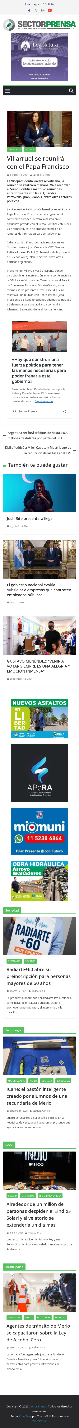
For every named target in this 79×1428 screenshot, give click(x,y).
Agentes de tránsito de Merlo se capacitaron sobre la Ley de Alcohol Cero (38, 1333)
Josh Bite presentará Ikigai (30, 518)
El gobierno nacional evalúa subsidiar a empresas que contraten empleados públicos (39, 589)
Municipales (43, 1317)
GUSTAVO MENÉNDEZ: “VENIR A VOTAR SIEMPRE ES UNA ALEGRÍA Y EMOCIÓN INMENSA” (38, 666)
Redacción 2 (34, 1232)
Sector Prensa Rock (50, 1196)
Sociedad (30, 961)
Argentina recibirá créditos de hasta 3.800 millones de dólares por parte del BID (38, 435)
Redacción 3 (38, 991)
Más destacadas (16, 1081)
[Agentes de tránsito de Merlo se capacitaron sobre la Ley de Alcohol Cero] (39, 1292)
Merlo (33, 1081)
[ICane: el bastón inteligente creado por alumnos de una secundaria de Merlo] (39, 1056)
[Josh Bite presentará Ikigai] (39, 477)
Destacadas (14, 149)
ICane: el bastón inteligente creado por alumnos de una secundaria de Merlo (37, 1096)
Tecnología (63, 1081)
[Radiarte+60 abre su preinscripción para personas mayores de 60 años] (39, 936)
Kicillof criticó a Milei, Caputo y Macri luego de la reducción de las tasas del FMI (38, 450)
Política (30, 149)
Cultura (12, 1196)
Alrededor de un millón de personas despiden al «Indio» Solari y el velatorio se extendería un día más (39, 1214)
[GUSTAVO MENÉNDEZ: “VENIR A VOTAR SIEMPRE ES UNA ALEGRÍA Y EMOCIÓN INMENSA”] (39, 619)
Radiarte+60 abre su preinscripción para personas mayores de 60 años (39, 976)
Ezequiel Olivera (41, 174)
